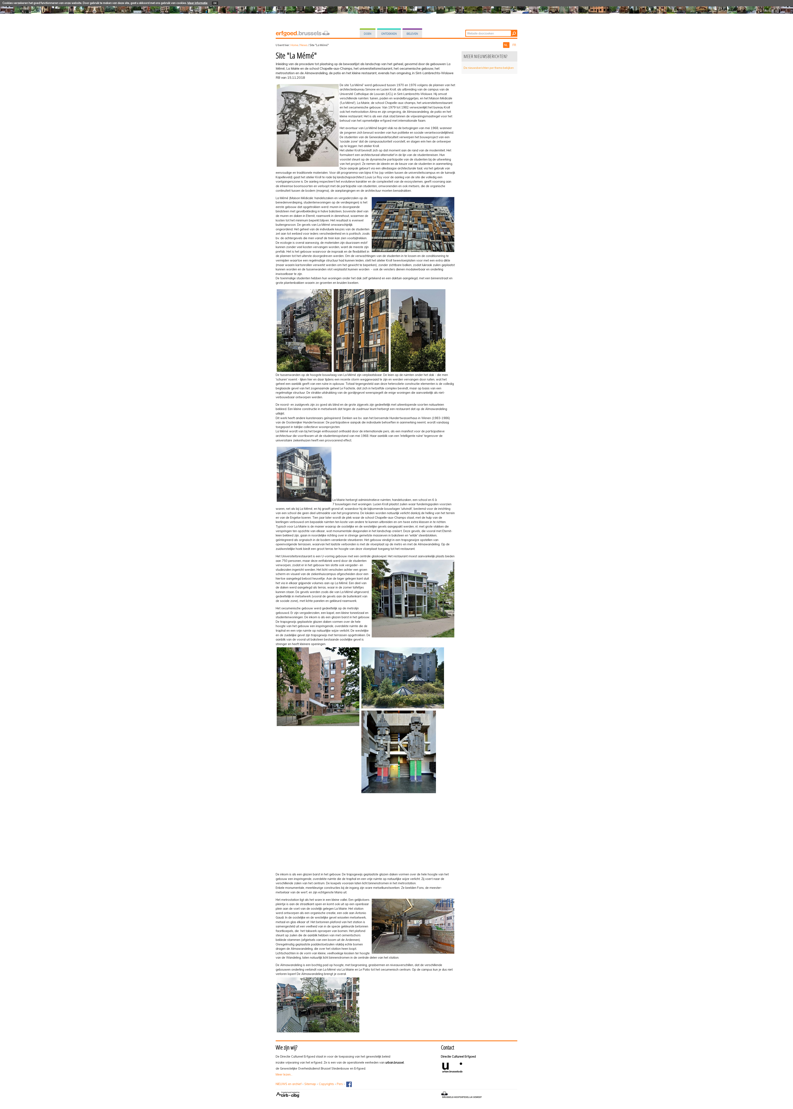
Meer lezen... (284, 1074)
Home (294, 45)
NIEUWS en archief (289, 1084)
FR (514, 45)
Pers (340, 1084)
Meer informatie (198, 3)
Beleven (412, 33)
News (303, 45)
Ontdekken (389, 33)
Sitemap (310, 1084)
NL (506, 45)
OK (215, 3)
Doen (367, 33)
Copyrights (326, 1084)
